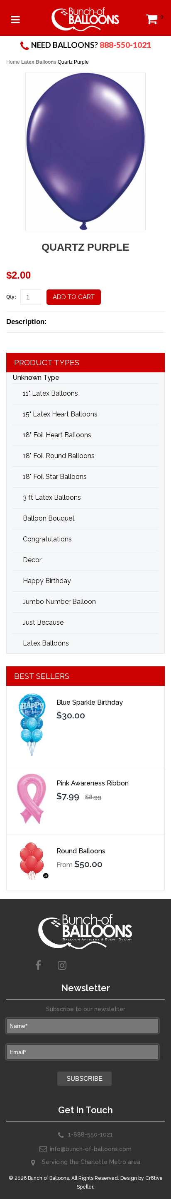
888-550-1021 (125, 45)
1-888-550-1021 (90, 1134)
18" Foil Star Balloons (55, 477)
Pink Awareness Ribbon (92, 783)
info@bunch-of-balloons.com (91, 1149)
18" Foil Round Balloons (59, 456)
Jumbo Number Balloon (59, 602)
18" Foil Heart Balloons (57, 435)
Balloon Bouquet (49, 518)
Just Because (43, 622)
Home (13, 62)
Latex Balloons (38, 62)
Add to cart (74, 297)
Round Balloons (80, 851)
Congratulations (47, 539)
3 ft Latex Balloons (52, 497)
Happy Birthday (47, 581)
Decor (32, 560)
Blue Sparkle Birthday (89, 702)
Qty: (11, 297)
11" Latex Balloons (50, 393)
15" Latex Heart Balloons (60, 414)
